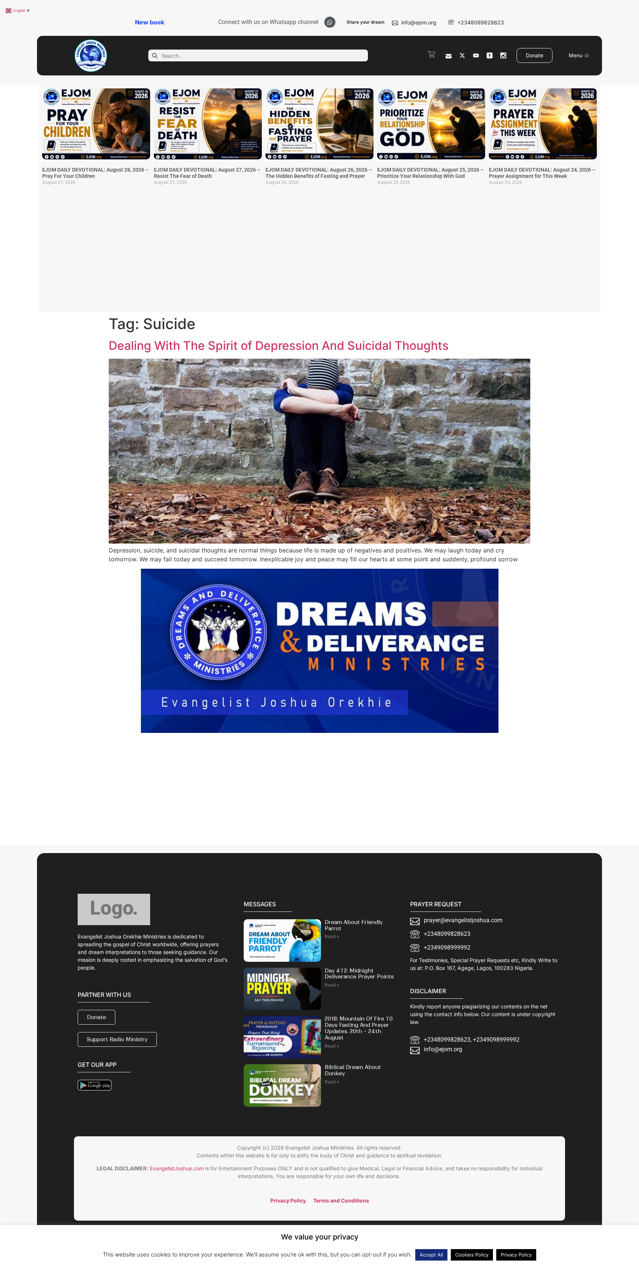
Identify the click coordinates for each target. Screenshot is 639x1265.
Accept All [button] (431, 1255)
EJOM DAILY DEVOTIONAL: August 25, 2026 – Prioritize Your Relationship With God (430, 173)
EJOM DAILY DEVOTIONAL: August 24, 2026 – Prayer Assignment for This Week (542, 173)
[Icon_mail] (448, 55)
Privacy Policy (516, 1255)
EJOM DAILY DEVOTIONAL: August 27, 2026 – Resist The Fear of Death (207, 173)
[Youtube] (476, 55)
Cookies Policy (471, 1255)
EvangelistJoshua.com (177, 1168)
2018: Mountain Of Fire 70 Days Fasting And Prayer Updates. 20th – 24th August (359, 1028)
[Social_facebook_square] (490, 55)
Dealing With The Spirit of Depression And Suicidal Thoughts (279, 345)
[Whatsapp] (329, 22)
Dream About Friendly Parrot (354, 925)
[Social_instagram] (503, 55)
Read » (332, 936)
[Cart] (431, 54)
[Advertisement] (319, 253)
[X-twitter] (462, 55)
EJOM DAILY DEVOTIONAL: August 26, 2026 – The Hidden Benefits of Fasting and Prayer (319, 173)
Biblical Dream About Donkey (353, 1070)
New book (149, 22)
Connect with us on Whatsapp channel (268, 22)
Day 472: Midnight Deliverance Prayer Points (359, 973)
